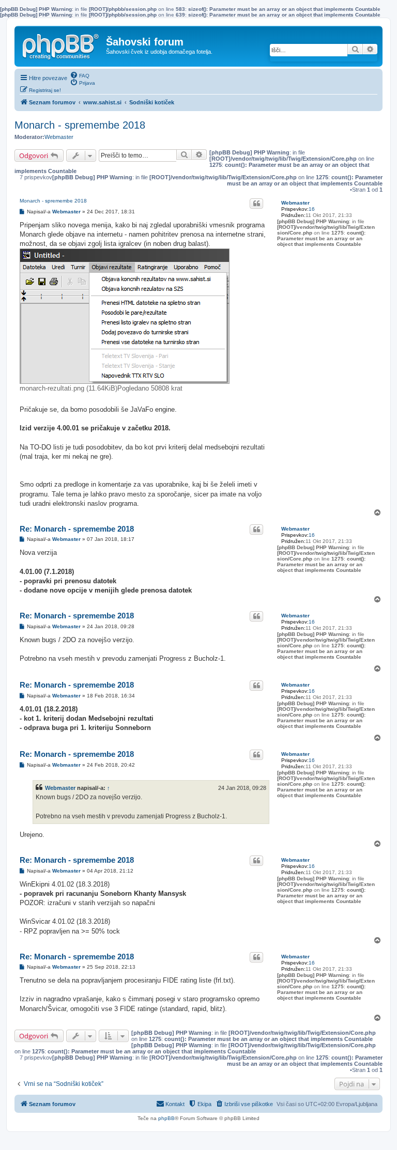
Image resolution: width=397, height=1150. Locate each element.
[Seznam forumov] (61, 44)
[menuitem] (79, 75)
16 (312, 209)
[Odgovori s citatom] (256, 203)
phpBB (166, 1118)
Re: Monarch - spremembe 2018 (77, 528)
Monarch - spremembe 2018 (79, 125)
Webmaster (58, 137)
